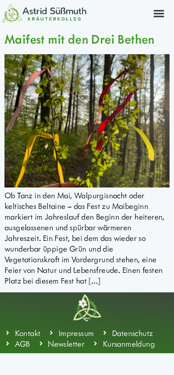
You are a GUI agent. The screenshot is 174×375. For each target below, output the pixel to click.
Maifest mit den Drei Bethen (79, 38)
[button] (158, 13)
